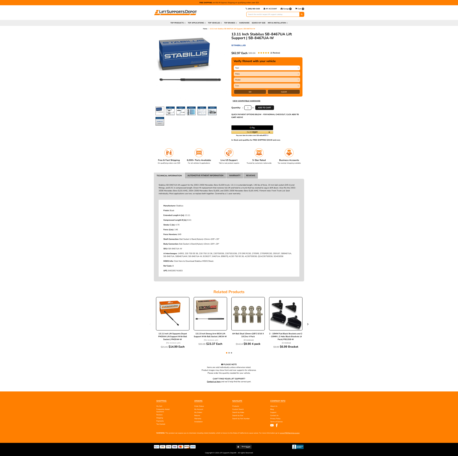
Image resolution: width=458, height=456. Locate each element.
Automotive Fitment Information (205, 175)
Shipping (159, 418)
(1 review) (275, 53)
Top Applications (196, 23)
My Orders (198, 412)
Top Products (177, 23)
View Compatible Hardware (246, 101)
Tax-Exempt (160, 424)
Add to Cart (172, 319)
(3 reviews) (249, 340)
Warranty (234, 175)
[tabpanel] (173, 323)
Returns (197, 415)
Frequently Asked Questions (162, 410)
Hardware (244, 23)
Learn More (172, 314)
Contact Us (274, 415)
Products (235, 406)
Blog (272, 409)
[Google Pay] (252, 127)
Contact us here (214, 381)
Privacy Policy (275, 418)
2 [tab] (229, 352)
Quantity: (236, 107)
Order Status (199, 406)
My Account (271, 9)
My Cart (159, 406)
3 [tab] (231, 352)
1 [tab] (226, 352)
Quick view (173, 308)
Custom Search (238, 409)
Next (308, 324)
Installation (198, 422)
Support (273, 412)
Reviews (250, 175)
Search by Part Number (241, 418)
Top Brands (229, 23)
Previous (150, 324)
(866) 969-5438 (254, 9)
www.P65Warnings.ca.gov (290, 433)
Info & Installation (277, 23)
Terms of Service (276, 422)
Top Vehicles (214, 23)
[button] (286, 9)
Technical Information (169, 175)
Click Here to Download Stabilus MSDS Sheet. (194, 261)
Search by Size (258, 23)
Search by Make (238, 412)
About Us (273, 406)
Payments (160, 421)
